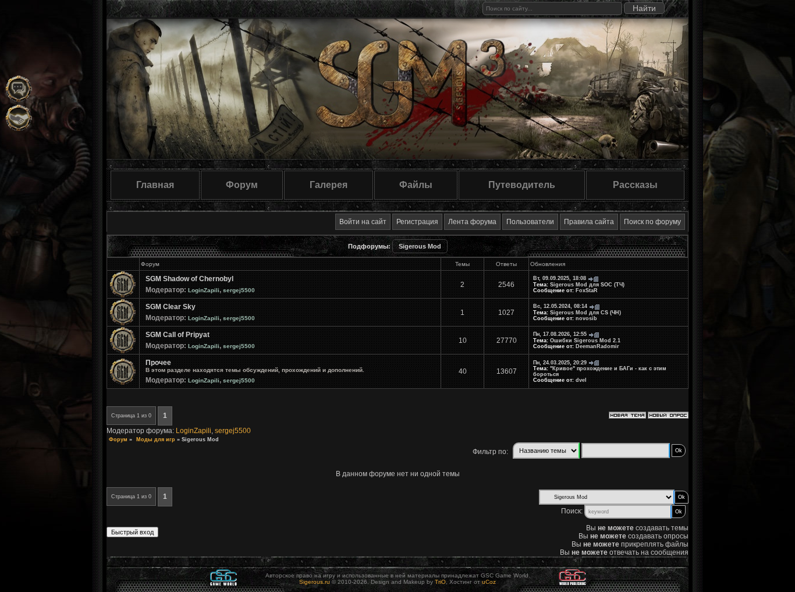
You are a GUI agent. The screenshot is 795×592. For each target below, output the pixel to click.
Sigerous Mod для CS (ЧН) (585, 313)
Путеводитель (521, 185)
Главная (155, 185)
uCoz (489, 582)
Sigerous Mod (420, 246)
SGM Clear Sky (170, 307)
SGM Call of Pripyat (177, 335)
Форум (242, 185)
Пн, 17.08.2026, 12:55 (560, 334)
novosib (586, 318)
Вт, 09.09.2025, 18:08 (559, 278)
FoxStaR (587, 290)
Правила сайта (589, 222)
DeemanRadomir (597, 346)
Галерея (328, 185)
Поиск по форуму (652, 222)
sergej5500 (239, 290)
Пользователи (530, 222)
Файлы (415, 185)
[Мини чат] (19, 89)
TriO (440, 582)
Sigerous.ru (314, 582)
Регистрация (417, 222)
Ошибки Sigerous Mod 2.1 (585, 340)
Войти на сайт (362, 222)
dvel (581, 380)
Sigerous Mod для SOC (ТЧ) (587, 285)
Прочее (158, 363)
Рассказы (635, 185)
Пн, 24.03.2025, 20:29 (560, 363)
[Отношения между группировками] (19, 118)
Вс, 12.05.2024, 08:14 (560, 306)
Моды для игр (155, 439)
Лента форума (472, 222)
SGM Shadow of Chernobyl (189, 279)
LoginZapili (203, 290)
